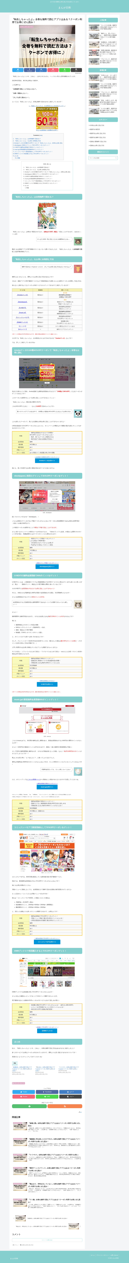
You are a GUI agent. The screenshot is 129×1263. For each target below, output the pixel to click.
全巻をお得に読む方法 (19, 1083)
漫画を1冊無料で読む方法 (98, 141)
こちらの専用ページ (33, 779)
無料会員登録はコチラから (47, 680)
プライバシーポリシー (102, 1255)
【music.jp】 (22, 312)
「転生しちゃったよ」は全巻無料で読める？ (27, 138)
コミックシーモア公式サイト (47, 942)
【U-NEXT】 (22, 308)
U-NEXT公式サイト (47, 684)
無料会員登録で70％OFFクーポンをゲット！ (47, 938)
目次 (44, 164)
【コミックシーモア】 (23, 317)
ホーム (93, 1255)
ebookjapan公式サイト (47, 566)
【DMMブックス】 (22, 322)
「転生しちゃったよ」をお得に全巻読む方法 (27, 141)
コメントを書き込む (47, 1240)
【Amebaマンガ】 (22, 295)
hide (41, 135)
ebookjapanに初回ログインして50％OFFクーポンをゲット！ (31, 145)
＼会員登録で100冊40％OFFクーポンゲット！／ (47, 457)
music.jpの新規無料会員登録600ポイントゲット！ (28, 149)
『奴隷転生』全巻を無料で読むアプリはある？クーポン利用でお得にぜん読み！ (22, 1068)
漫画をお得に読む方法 (97, 145)
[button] (116, 158)
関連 (17, 158)
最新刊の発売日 (95, 129)
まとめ (15, 156)
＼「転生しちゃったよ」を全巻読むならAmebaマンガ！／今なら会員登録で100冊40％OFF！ (47, 118)
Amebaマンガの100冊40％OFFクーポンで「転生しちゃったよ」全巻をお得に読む (38, 143)
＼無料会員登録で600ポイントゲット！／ (47, 783)
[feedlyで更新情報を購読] (29, 1106)
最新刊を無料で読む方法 (98, 137)
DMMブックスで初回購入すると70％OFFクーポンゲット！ (31, 153)
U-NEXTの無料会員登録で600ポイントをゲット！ (28, 147)
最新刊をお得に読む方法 (98, 133)
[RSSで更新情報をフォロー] (64, 1106)
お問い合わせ (114, 1255)
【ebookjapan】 (22, 302)
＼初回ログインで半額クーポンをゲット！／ (47, 563)
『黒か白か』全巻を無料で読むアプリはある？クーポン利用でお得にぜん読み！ (45, 1068)
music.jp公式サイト (47, 787)
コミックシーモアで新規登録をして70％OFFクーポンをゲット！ (33, 151)
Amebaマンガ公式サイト (47, 460)
